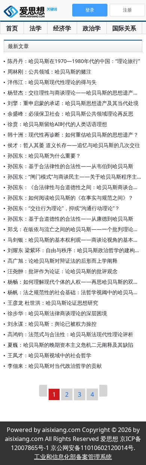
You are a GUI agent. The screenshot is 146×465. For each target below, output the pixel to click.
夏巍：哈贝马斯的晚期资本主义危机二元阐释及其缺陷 (70, 344)
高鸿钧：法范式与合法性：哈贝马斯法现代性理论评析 (70, 334)
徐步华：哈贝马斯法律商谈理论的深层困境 (57, 313)
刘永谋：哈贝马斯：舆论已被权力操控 (52, 323)
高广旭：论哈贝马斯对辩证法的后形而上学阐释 (62, 260)
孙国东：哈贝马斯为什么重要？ (44, 155)
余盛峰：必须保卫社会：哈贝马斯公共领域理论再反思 (70, 113)
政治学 (92, 28)
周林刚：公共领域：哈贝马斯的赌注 (49, 71)
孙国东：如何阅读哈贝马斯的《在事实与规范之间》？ (70, 197)
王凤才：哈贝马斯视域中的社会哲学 (49, 355)
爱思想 (32, 13)
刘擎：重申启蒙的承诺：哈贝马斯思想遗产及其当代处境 (73, 103)
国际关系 (124, 28)
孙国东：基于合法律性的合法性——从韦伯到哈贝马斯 (70, 166)
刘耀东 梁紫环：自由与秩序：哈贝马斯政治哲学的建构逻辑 (76, 250)
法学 (36, 28)
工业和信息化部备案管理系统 (73, 457)
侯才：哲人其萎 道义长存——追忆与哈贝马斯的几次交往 (73, 145)
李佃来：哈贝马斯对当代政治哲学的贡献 (54, 365)
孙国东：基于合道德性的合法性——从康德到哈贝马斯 (70, 218)
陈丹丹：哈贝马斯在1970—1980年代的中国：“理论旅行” (73, 61)
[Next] (103, 391)
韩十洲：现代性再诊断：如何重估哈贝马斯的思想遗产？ (73, 134)
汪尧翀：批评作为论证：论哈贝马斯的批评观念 (62, 271)
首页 (12, 28)
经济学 (62, 28)
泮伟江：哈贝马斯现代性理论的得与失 (52, 82)
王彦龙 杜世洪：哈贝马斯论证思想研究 (52, 302)
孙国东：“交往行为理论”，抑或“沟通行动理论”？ (63, 208)
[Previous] (43, 391)
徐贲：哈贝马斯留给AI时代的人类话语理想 (57, 124)
